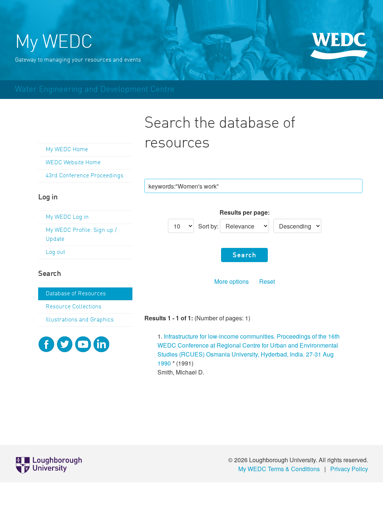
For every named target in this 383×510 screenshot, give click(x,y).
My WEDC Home (67, 150)
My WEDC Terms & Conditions (279, 468)
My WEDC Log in (67, 217)
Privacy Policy (349, 468)
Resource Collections (73, 307)
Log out (55, 252)
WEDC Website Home (73, 163)
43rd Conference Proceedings (84, 176)
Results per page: (245, 212)
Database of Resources (76, 294)
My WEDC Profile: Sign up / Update (81, 234)
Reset (267, 281)
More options (231, 281)
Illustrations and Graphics (80, 320)
